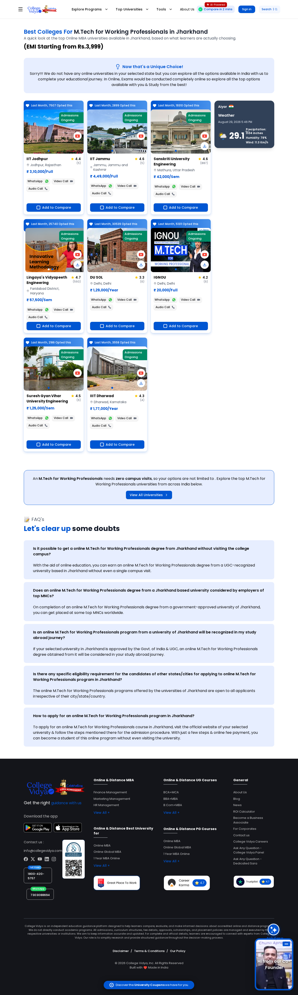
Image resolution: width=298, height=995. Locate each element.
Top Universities (129, 9)
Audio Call (35, 189)
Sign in (246, 9)
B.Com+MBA (172, 805)
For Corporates (244, 829)
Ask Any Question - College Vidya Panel (248, 850)
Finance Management (110, 792)
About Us (240, 792)
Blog (236, 799)
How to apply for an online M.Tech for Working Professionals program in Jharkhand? (113, 715)
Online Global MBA (107, 852)
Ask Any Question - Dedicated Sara (247, 861)
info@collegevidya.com (43, 850)
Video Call (61, 181)
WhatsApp (35, 181)
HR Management (106, 805)
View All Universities (146, 495)
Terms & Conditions (149, 951)
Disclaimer (121, 951)
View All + (102, 812)
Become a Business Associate (248, 820)
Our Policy (178, 951)
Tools (161, 9)
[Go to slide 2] (52, 269)
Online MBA (102, 845)
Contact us (241, 835)
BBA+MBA (170, 799)
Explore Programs (87, 9)
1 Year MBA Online (107, 858)
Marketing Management (112, 799)
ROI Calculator (244, 811)
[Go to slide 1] (49, 151)
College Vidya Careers (250, 841)
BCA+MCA (171, 792)
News (237, 805)
